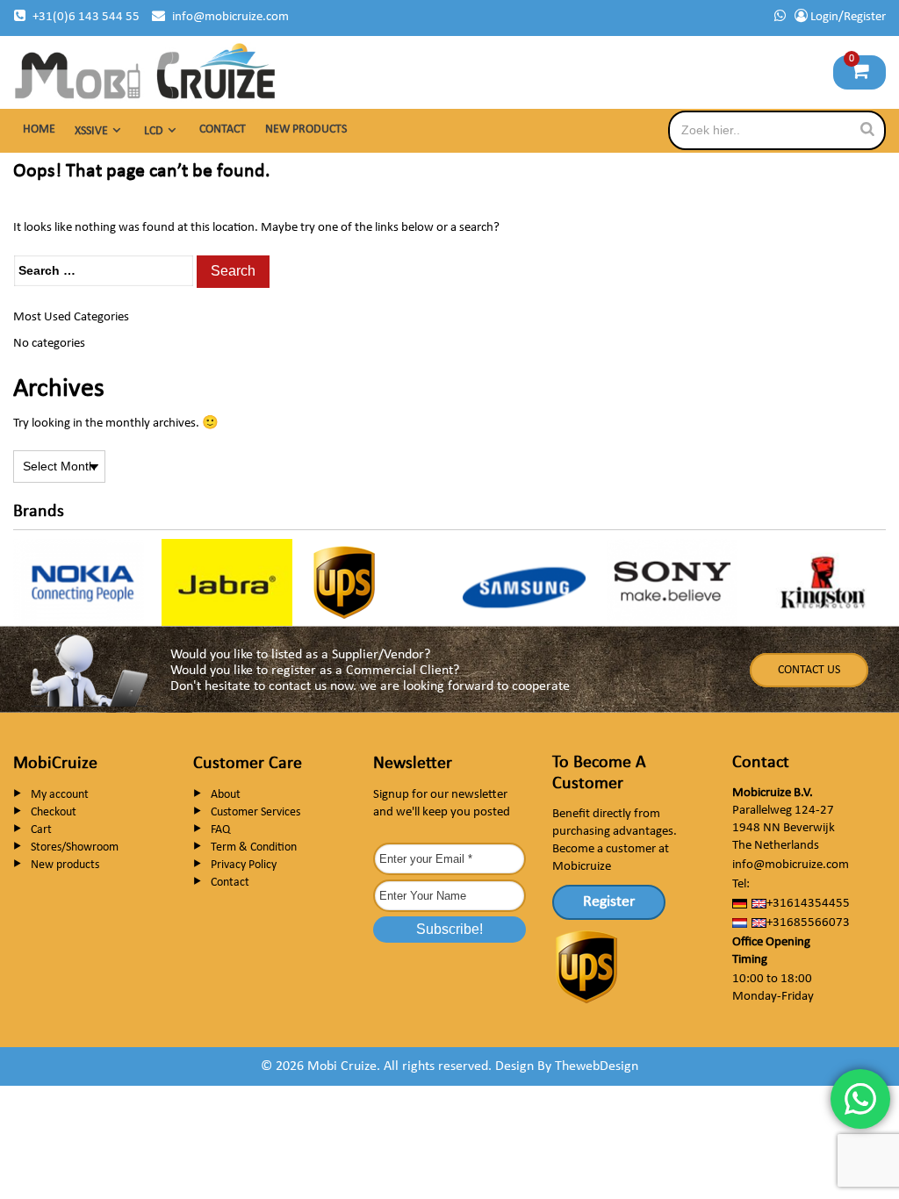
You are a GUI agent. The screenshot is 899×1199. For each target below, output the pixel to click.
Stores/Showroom (75, 847)
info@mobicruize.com (230, 17)
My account (60, 794)
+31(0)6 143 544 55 (86, 17)
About (226, 794)
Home (39, 129)
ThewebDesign (596, 1066)
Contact (222, 129)
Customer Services (255, 812)
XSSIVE (91, 131)
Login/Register (847, 17)
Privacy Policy (244, 865)
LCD (153, 131)
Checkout (53, 812)
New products (306, 129)
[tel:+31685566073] (780, 17)
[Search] (867, 129)
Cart (41, 829)
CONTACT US (809, 670)
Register (609, 902)
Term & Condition (254, 847)
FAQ (220, 829)
